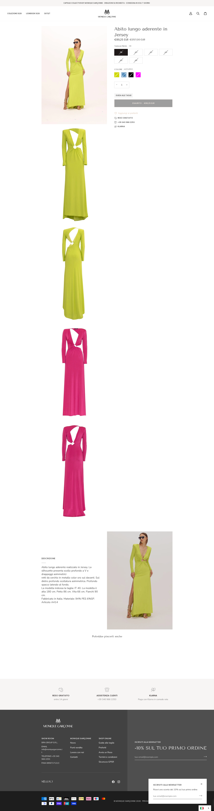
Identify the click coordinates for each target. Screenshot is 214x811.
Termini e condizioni (108, 757)
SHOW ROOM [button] (47, 738)
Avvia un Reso (105, 752)
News (73, 742)
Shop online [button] (105, 738)
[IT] (205, 808)
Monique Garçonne (126, 801)
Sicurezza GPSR (106, 761)
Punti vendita (76, 747)
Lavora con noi (77, 752)
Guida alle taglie (123, 95)
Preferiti (102, 747)
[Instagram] (118, 782)
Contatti (74, 757)
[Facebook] (113, 782)
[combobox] (205, 808)
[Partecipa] (199, 795)
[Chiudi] (203, 784)
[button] (15, 13)
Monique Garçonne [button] (80, 738)
